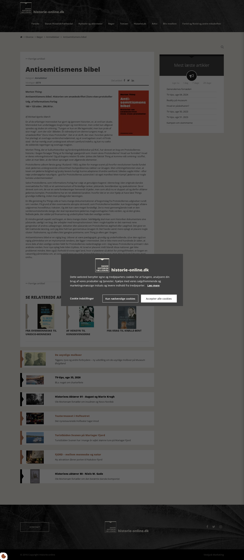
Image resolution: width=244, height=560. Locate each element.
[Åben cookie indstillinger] (4, 556)
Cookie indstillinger (82, 298)
